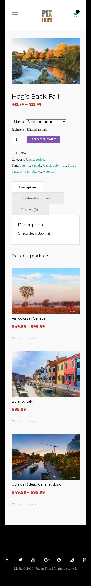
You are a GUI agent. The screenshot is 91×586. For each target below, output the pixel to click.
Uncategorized (36, 159)
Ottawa (36, 171)
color (56, 165)
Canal (47, 165)
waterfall (49, 171)
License (19, 121)
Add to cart (43, 139)
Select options (26, 338)
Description (27, 187)
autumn (25, 165)
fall (64, 165)
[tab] (27, 186)
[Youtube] (32, 560)
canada (36, 165)
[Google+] (45, 560)
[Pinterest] (58, 560)
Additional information (37, 198)
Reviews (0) (29, 210)
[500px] (84, 560)
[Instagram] (71, 560)
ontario (25, 171)
